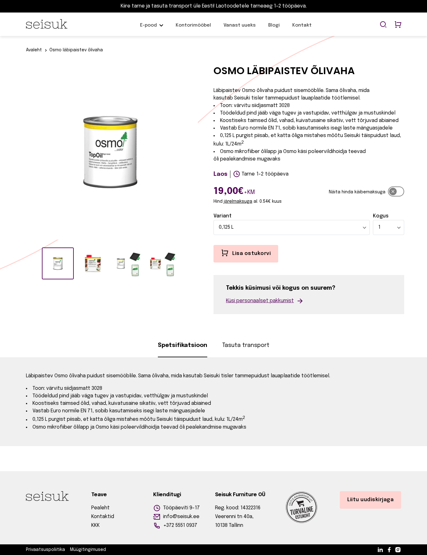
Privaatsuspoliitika (45, 549)
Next (202, 153)
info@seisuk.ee (181, 516)
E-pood (148, 28)
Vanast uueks (240, 28)
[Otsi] (383, 25)
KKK (95, 525)
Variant (223, 216)
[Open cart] (398, 25)
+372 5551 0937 (180, 525)
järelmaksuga (238, 201)
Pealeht (100, 508)
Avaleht (34, 50)
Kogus (381, 216)
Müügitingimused (88, 549)
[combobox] (292, 227)
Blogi (274, 28)
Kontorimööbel (193, 28)
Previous (18, 153)
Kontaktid (102, 516)
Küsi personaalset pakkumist (260, 300)
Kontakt (302, 28)
